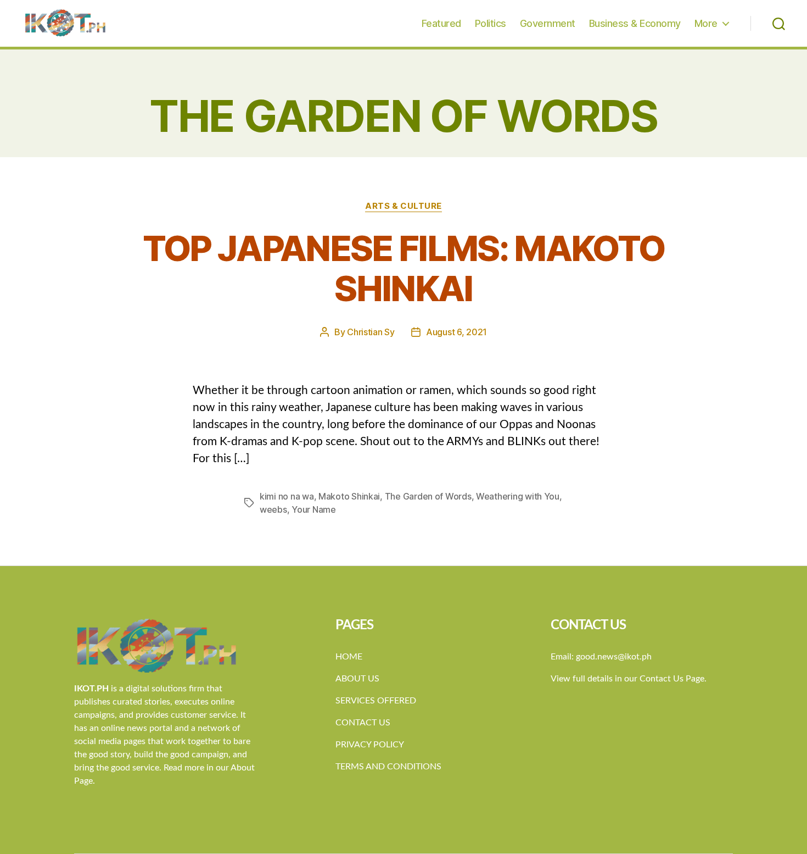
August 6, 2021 (456, 331)
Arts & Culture (403, 206)
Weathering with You (517, 496)
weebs (273, 509)
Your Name (314, 509)
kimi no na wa (287, 496)
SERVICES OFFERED (375, 700)
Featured (441, 23)
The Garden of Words (428, 496)
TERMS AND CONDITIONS (388, 766)
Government (547, 23)
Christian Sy (371, 331)
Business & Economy (635, 23)
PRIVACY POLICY (369, 744)
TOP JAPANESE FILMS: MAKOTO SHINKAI (404, 268)
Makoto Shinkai (349, 496)
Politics (490, 23)
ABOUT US (357, 678)
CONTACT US (362, 722)
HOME (348, 656)
